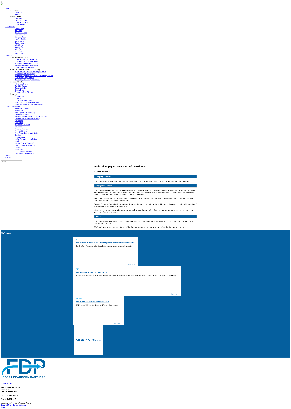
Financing (18, 98)
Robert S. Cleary (21, 33)
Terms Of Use (6, 405)
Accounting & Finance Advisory (26, 63)
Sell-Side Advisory (21, 84)
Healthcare (18, 135)
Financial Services (21, 129)
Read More (131, 264)
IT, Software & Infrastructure (25, 151)
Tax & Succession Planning (24, 100)
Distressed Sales (20, 88)
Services (8, 55)
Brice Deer (18, 49)
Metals (17, 141)
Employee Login (7, 383)
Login (3, 407)
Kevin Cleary (19, 29)
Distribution (19, 123)
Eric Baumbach (20, 37)
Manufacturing (20, 137)
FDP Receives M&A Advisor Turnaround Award (92, 302)
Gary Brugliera (20, 53)
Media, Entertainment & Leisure (26, 139)
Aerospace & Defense (22, 108)
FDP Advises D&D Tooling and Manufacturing (92, 272)
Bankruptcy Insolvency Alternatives (27, 80)
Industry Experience (12, 106)
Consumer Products (22, 115)
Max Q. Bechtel (20, 39)
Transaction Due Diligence (24, 92)
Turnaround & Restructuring (25, 74)
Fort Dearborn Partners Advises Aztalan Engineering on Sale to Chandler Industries (105, 243)
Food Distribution (21, 131)
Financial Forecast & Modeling (26, 59)
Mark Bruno (19, 51)
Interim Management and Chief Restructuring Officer (34, 76)
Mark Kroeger (20, 35)
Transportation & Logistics (24, 153)
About (7, 8)
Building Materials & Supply (25, 112)
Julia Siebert (19, 45)
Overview (18, 12)
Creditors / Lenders (21, 20)
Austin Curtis (19, 41)
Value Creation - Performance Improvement (30, 72)
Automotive (19, 110)
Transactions (19, 96)
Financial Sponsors (21, 23)
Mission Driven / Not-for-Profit (26, 143)
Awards (17, 14)
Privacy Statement (19, 405)
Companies (19, 18)
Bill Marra (18, 31)
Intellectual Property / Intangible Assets (29, 104)
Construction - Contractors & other (27, 119)
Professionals (10, 27)
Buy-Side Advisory (21, 86)
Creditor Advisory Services (24, 78)
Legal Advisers (20, 25)
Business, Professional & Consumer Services (31, 117)
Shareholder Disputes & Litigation (27, 102)
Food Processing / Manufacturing (26, 133)
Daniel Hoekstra (20, 43)
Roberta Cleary (20, 47)
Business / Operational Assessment (27, 65)
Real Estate (19, 149)
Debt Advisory (20, 90)
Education (18, 127)
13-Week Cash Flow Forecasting (26, 61)
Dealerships (19, 121)
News (7, 155)
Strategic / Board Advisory (24, 67)
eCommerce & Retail (22, 125)
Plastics (17, 147)
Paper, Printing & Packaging (25, 145)
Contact (8, 157)
